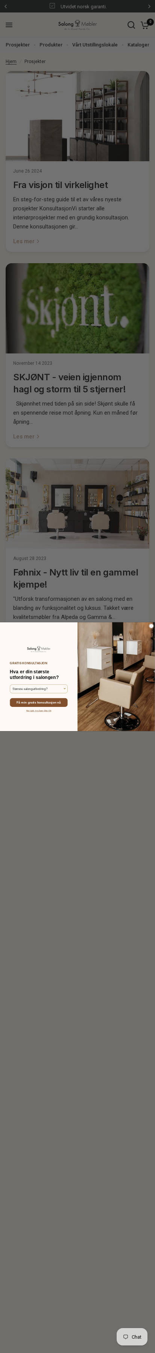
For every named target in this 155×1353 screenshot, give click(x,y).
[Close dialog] (151, 625)
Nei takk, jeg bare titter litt (38, 710)
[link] (38, 649)
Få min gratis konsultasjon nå (39, 702)
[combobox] (37, 689)
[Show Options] (64, 689)
